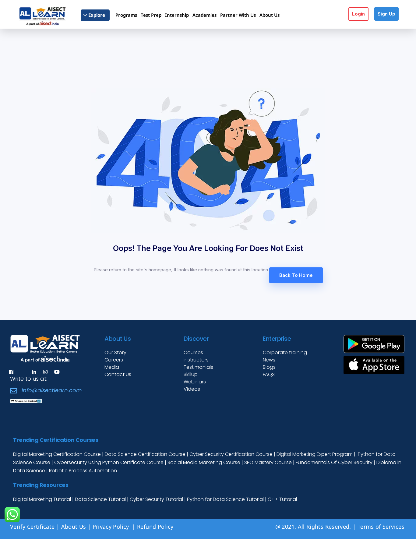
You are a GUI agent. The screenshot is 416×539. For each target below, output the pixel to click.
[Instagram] (45, 371)
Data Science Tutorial (100, 499)
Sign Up (386, 14)
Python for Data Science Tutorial (225, 499)
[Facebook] (11, 371)
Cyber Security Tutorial (157, 499)
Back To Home (296, 275)
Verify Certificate (32, 526)
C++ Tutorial (282, 499)
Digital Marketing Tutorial (42, 499)
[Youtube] (57, 371)
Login (358, 14)
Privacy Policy (112, 526)
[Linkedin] (34, 371)
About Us (73, 526)
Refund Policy (156, 526)
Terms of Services (381, 526)
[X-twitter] (22, 371)
